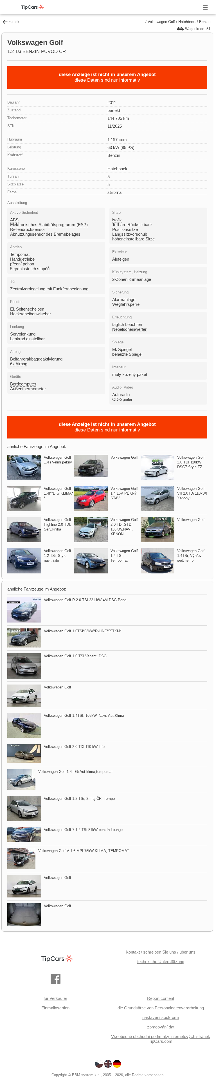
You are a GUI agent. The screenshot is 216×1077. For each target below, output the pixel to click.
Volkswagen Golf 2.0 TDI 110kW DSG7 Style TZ (190, 462)
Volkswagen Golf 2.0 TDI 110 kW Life (74, 747)
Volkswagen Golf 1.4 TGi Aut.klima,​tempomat (75, 772)
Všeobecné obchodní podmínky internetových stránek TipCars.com (160, 1039)
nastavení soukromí (160, 1017)
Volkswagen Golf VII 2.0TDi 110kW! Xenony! (192, 493)
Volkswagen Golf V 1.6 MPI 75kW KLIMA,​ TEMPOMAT (83, 851)
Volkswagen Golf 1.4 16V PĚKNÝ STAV (124, 493)
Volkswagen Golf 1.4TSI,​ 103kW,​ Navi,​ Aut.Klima (84, 715)
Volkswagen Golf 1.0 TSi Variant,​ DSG (75, 656)
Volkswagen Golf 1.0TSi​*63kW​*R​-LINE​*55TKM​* (83, 631)
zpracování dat (160, 1027)
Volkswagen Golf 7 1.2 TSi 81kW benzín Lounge (83, 830)
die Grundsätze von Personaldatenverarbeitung (161, 1007)
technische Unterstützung (160, 961)
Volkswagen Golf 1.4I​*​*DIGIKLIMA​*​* (58, 493)
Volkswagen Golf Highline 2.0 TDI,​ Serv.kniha (57, 524)
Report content (160, 998)
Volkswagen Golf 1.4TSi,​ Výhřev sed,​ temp (190, 555)
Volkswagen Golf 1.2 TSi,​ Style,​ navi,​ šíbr (57, 555)
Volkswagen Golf (161, 22)
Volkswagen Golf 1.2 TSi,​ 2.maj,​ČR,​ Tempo (79, 798)
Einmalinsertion (55, 1007)
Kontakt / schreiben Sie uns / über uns (160, 952)
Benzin (204, 22)
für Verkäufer (55, 998)
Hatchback (187, 22)
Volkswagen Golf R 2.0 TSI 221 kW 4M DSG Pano (85, 600)
